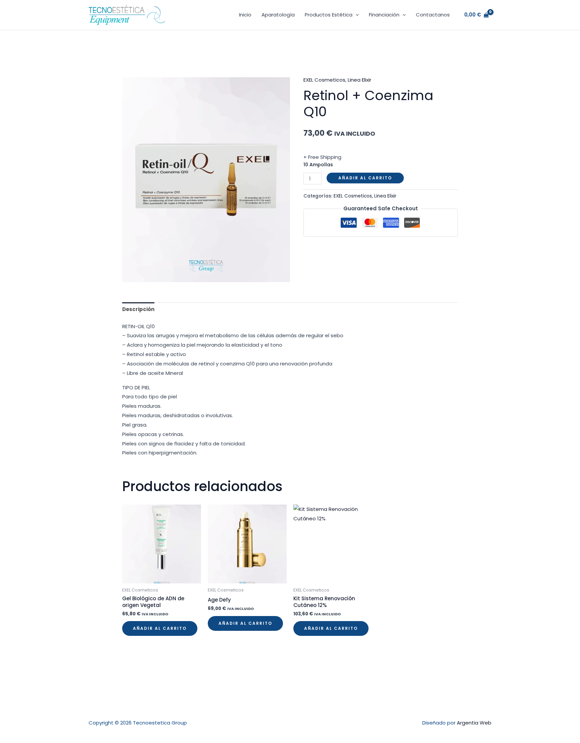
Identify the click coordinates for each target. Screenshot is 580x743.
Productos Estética (328, 14)
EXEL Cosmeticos (324, 79)
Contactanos (433, 14)
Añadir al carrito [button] (160, 628)
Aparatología (278, 14)
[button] (355, 15)
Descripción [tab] (138, 309)
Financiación (384, 14)
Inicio (245, 14)
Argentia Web (474, 722)
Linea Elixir (359, 79)
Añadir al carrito (365, 178)
